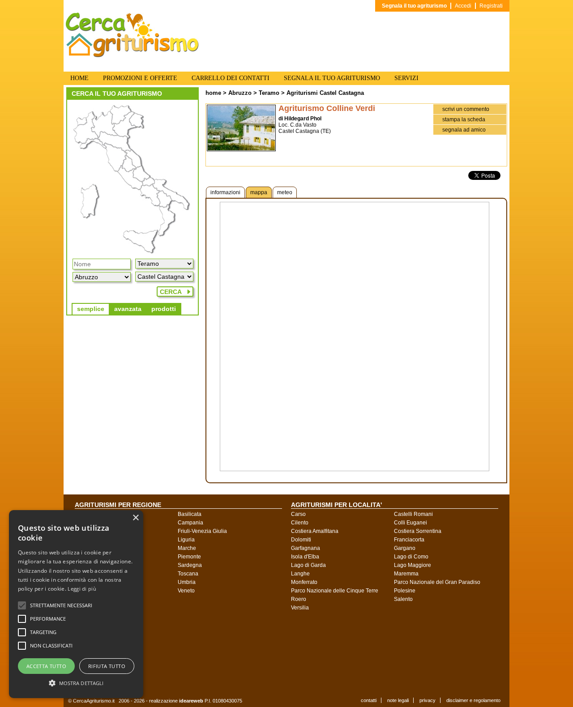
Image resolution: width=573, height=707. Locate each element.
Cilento (299, 523)
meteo (284, 192)
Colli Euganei (410, 523)
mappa (258, 192)
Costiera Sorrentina (417, 531)
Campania (190, 523)
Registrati (491, 6)
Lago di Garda (308, 565)
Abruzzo (240, 92)
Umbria (187, 582)
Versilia (300, 608)
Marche (187, 548)
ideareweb (191, 700)
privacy (427, 700)
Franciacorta (409, 540)
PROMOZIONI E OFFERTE (140, 78)
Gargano (404, 548)
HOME (79, 78)
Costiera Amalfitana (314, 531)
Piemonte (189, 557)
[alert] (76, 604)
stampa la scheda (463, 119)
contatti (368, 700)
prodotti (163, 308)
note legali (398, 700)
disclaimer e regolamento (473, 700)
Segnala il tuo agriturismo (414, 6)
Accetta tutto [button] (46, 666)
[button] (61, 605)
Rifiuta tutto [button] (106, 666)
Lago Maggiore (412, 565)
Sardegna (190, 565)
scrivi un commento (465, 109)
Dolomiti (301, 540)
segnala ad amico (464, 130)
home (213, 92)
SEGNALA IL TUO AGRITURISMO (332, 78)
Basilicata (189, 514)
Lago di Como (411, 557)
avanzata (127, 308)
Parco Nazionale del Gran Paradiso (437, 582)
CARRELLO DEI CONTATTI (230, 78)
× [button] (135, 518)
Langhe (300, 574)
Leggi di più (82, 588)
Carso (298, 514)
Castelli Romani (413, 514)
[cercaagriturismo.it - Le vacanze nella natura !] (132, 55)
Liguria (186, 540)
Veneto (186, 591)
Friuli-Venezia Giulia (202, 531)
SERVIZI (406, 78)
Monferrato (304, 582)
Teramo (269, 92)
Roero (298, 599)
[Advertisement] (293, 653)
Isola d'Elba (305, 557)
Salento (403, 599)
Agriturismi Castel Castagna (325, 92)
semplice (90, 308)
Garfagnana (305, 548)
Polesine (404, 591)
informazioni (225, 192)
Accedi (463, 6)
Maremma (406, 574)
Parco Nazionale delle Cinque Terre (334, 591)
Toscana (188, 574)
